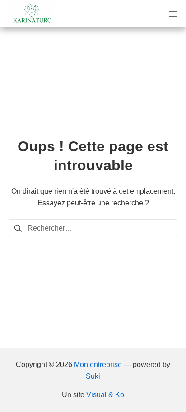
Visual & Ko (105, 394)
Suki (93, 376)
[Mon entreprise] (31, 13)
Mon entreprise (98, 364)
